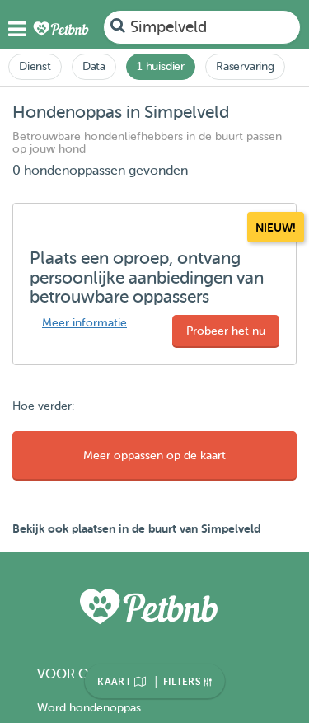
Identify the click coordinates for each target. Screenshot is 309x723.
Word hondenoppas (89, 708)
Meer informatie (84, 323)
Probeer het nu (225, 331)
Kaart (115, 682)
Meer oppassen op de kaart (154, 455)
